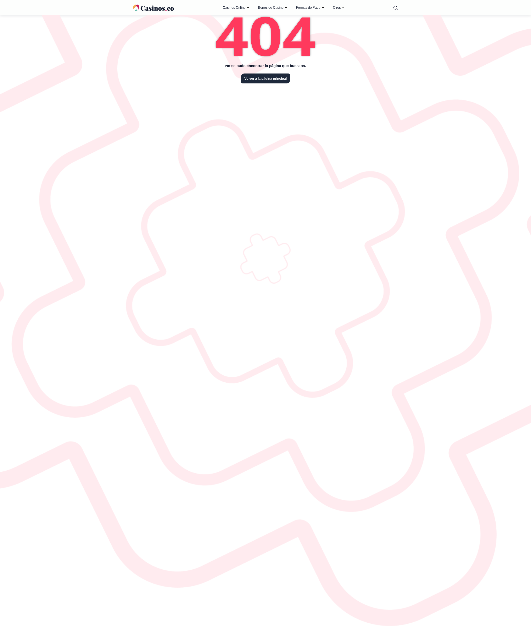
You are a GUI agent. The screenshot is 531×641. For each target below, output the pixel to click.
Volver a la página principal (265, 78)
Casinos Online (234, 7)
